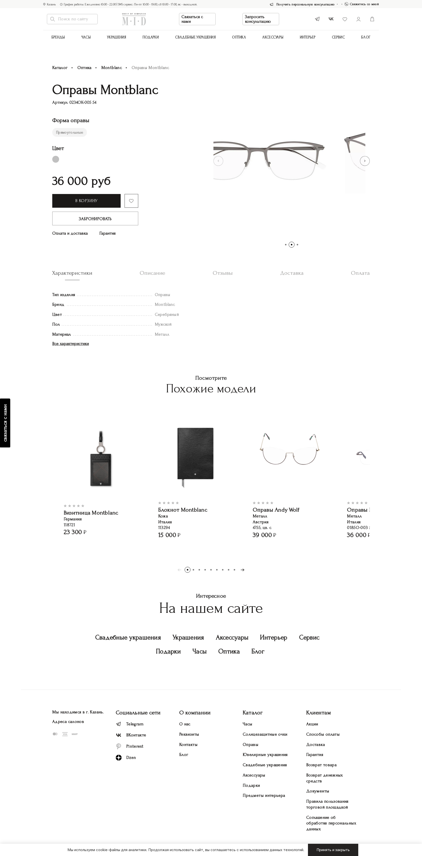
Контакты (188, 744)
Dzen (131, 757)
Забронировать (95, 219)
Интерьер (308, 37)
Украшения (116, 37)
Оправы (250, 744)
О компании (195, 712)
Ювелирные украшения (265, 754)
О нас (184, 724)
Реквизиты (189, 734)
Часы (86, 37)
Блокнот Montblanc (182, 509)
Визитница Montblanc (91, 512)
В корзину (86, 200)
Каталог (60, 67)
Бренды (58, 37)
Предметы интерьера (264, 795)
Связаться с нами (192, 19)
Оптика (239, 37)
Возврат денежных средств (324, 778)
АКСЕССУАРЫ (272, 37)
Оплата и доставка (70, 233)
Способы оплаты (323, 734)
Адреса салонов (68, 721)
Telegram (135, 724)
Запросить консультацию (258, 19)
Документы (317, 791)
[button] (218, 161)
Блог (365, 37)
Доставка (315, 744)
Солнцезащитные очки (265, 734)
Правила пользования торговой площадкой (327, 804)
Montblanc (111, 67)
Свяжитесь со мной (364, 4)
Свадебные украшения (195, 37)
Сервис (338, 37)
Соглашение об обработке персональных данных (331, 823)
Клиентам (318, 712)
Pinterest (134, 746)
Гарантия (107, 233)
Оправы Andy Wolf (276, 509)
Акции (312, 724)
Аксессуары (232, 637)
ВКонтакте (136, 735)
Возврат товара (321, 765)
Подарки (151, 37)
